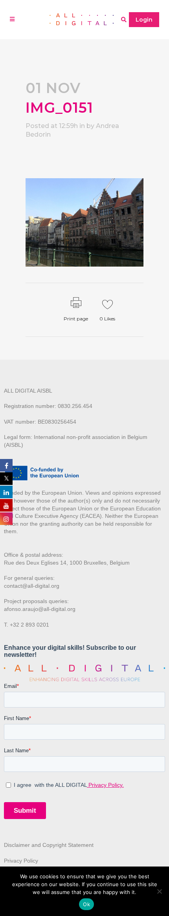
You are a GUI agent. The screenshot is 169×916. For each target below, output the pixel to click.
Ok (86, 904)
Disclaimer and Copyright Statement (49, 845)
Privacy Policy (21, 860)
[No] (159, 891)
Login (144, 19)
